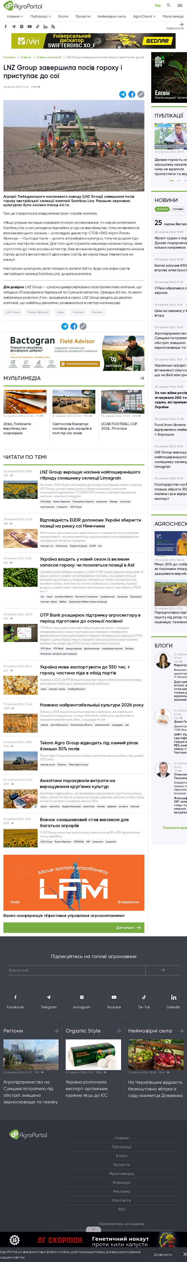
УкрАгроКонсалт (76, 689)
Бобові (63, 601)
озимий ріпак (48, 764)
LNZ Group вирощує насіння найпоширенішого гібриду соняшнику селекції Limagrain (90, 475)
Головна (9, 57)
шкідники (111, 841)
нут (42, 596)
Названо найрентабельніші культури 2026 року (91, 705)
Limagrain (62, 507)
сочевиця (122, 596)
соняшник (101, 501)
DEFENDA (79, 841)
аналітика (88, 806)
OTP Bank (58, 648)
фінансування (91, 648)
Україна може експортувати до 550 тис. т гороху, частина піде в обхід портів (85, 670)
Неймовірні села (112, 16)
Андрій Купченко (71, 806)
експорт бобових (64, 596)
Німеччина (62, 546)
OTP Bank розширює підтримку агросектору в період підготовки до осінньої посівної (90, 618)
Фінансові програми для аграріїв (59, 653)
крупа (44, 806)
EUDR (93, 546)
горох (60, 312)
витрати (123, 806)
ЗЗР (88, 841)
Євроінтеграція (78, 546)
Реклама (121, 1191)
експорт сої (47, 546)
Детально (125, 927)
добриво (111, 806)
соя (99, 546)
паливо (101, 806)
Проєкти (82, 16)
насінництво (47, 507)
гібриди (113, 501)
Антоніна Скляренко (86, 596)
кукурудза (117, 725)
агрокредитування (112, 648)
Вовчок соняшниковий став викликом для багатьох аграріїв (84, 822)
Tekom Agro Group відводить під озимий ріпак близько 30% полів (89, 745)
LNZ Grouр (12, 312)
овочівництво (102, 725)
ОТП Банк (46, 648)
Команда (121, 1182)
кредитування (74, 648)
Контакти (121, 1200)
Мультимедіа (121, 1173)
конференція (107, 596)
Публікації (121, 1147)
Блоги (63, 16)
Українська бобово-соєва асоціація (88, 601)
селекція (125, 501)
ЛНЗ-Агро (46, 501)
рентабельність (59, 725)
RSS (121, 1209)
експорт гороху (49, 601)
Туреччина (135, 596)
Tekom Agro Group (78, 764)
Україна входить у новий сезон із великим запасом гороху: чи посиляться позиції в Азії (87, 562)
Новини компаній (49, 57)
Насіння (78, 312)
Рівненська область (81, 725)
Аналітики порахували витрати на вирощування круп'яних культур (77, 783)
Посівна (97, 312)
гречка (44, 725)
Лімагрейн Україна (83, 501)
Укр (158, 5)
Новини (26, 57)
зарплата (54, 806)
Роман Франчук (38, 312)
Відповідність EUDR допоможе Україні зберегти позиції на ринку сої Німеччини (90, 523)
